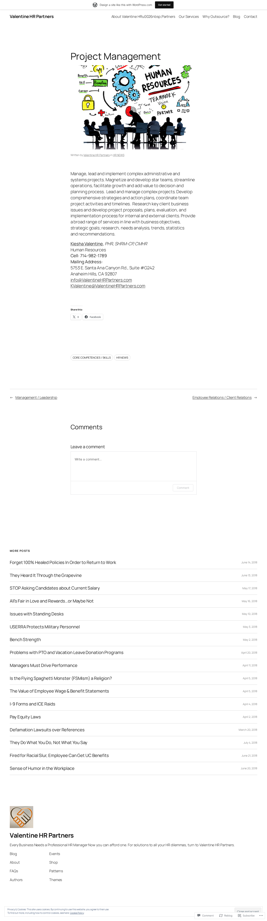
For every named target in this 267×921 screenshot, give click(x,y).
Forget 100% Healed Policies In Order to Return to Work (63, 562)
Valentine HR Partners (32, 16)
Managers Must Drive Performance (43, 665)
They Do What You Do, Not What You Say (48, 742)
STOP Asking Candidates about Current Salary (55, 588)
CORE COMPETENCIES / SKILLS (92, 357)
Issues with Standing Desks (37, 614)
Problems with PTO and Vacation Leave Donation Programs (67, 652)
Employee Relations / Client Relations (222, 397)
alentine (95, 244)
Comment (183, 487)
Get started (164, 4)
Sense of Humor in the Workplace (42, 768)
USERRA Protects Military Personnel (45, 626)
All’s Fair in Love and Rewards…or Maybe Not (52, 601)
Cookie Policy (77, 913)
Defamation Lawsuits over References (47, 729)
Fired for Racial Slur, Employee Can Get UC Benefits (59, 755)
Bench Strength (25, 639)
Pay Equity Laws (25, 716)
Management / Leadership (36, 397)
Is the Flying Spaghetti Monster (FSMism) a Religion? (61, 678)
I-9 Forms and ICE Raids (32, 704)
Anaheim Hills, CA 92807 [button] (94, 274)
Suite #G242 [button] (141, 268)
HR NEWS (118, 155)
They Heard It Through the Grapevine (46, 575)
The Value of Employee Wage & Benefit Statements (59, 691)
